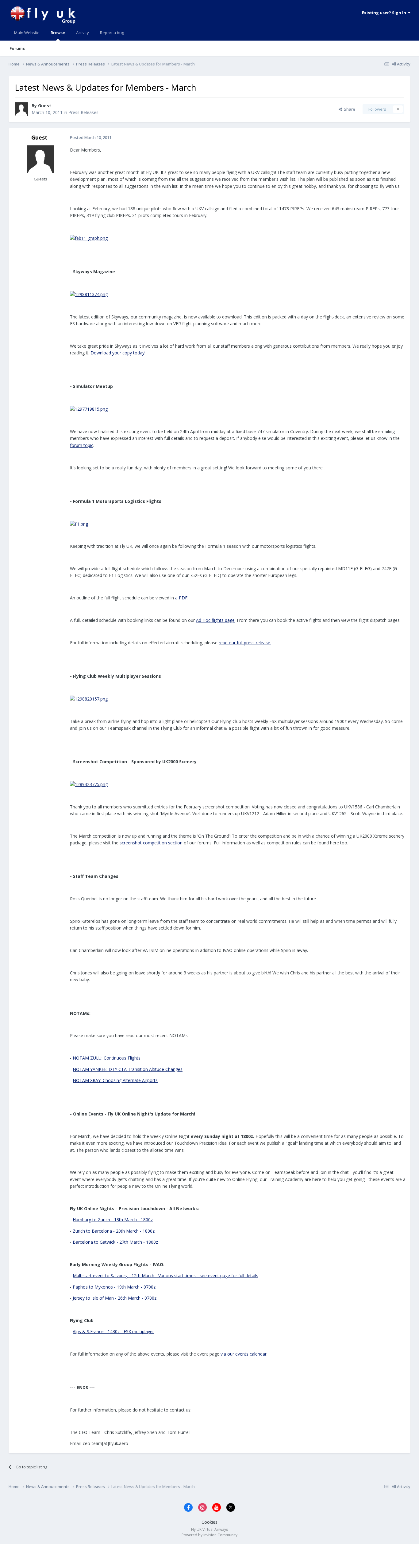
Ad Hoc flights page (215, 620)
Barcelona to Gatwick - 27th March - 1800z (115, 1242)
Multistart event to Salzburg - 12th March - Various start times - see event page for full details (165, 1275)
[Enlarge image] (89, 238)
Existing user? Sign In (385, 12)
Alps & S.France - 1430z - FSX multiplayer (113, 1331)
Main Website (27, 32)
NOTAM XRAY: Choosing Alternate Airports (115, 1080)
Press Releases (83, 112)
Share (348, 109)
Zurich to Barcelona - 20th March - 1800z (114, 1231)
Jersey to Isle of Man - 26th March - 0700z (114, 1298)
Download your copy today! (117, 353)
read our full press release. (245, 643)
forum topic (81, 445)
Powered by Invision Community (209, 1535)
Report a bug (112, 32)
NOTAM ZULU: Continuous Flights (106, 1058)
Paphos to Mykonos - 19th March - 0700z (114, 1287)
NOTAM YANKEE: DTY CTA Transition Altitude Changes (128, 1069)
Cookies (209, 1522)
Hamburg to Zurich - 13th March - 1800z (113, 1219)
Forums (17, 48)
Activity (82, 32)
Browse (58, 32)
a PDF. (181, 598)
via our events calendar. (244, 1354)
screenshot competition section (151, 843)
